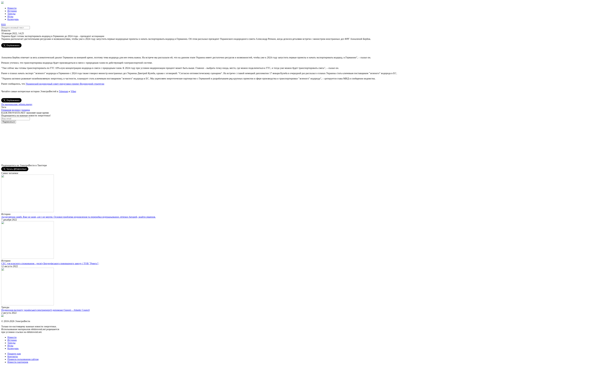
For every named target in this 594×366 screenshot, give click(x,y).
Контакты (12, 356)
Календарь (13, 19)
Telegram (63, 91)
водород (16, 110)
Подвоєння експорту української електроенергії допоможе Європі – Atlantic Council (45, 310)
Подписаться (8, 122)
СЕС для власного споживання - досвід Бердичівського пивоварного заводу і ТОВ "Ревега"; (50, 263)
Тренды (11, 13)
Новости (12, 8)
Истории (12, 11)
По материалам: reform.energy (16, 104)
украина (25, 110)
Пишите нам (14, 353)
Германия (6, 110)
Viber (73, 91)
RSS (3, 24)
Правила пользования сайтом (23, 359)
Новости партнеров (17, 362)
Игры (10, 16)
